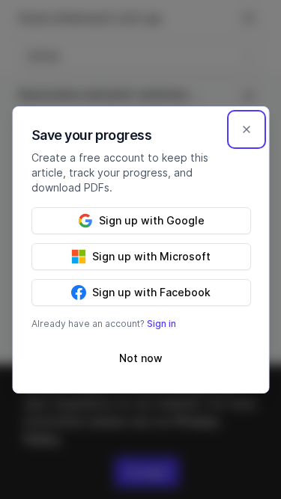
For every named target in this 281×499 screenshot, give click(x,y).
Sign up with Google (151, 220)
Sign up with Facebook (151, 292)
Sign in (160, 323)
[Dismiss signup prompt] (245, 129)
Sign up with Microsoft (151, 256)
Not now (141, 358)
